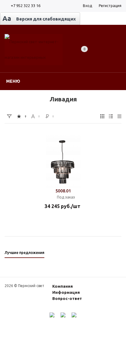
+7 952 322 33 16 (25, 5)
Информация (66, 292)
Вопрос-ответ (67, 298)
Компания (62, 286)
